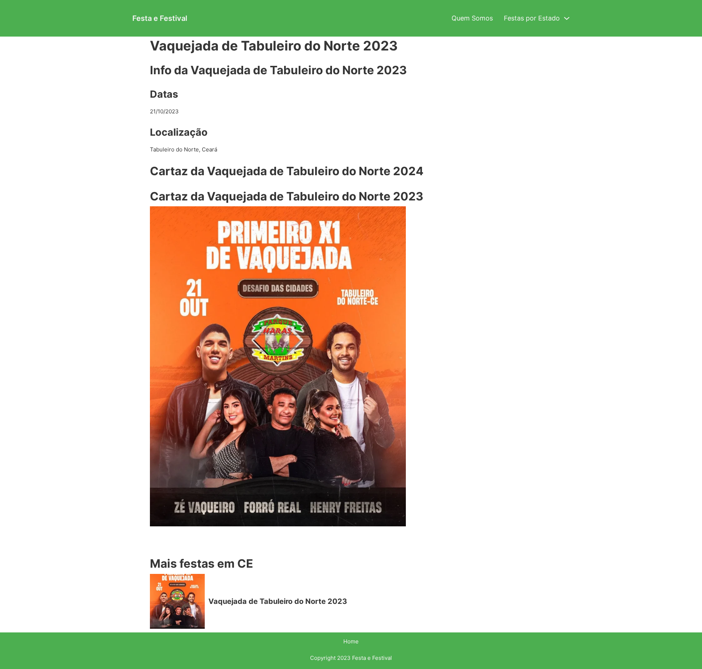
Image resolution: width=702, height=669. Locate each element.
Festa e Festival (159, 18)
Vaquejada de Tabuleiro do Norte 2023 (277, 601)
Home (351, 641)
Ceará (209, 149)
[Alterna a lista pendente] (566, 18)
